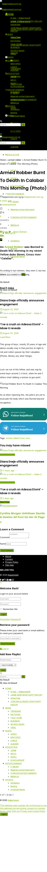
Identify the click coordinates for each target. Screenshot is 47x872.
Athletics (15, 240)
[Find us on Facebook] (1, 579)
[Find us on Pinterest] (8, 579)
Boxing (13, 112)
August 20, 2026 (10, 333)
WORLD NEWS (17, 50)
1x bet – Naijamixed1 (20, 18)
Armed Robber (14, 246)
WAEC (13, 83)
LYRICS (13, 139)
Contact (9, 559)
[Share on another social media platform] (1, 239)
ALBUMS (14, 146)
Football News (17, 256)
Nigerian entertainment (22, 209)
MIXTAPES (15, 63)
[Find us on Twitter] (4, 579)
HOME (11, 14)
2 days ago (8, 498)
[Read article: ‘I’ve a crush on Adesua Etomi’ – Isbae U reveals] (23, 315)
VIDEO (16, 60)
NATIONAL (15, 40)
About (8, 556)
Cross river (24, 438)
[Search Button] (1, 266)
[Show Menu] (1, 134)
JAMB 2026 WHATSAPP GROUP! (26, 21)
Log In (5, 648)
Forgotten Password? (10, 619)
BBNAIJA (14, 225)
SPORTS (11, 106)
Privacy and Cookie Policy (32, 811)
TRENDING (15, 37)
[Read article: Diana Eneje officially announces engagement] (23, 293)
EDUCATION (13, 154)
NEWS (10, 60)
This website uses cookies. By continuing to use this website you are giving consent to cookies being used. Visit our (23, 808)
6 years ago (5, 201)
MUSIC (10, 115)
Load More (5, 337)
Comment (4, 537)
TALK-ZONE (16, 44)
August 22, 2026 (10, 309)
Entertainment (9, 204)
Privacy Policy (11, 562)
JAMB (13, 76)
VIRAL (13, 53)
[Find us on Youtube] (10, 579)
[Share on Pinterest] (1, 236)
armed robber (14, 160)
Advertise (15, 24)
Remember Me (10, 609)
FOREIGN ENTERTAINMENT (23, 217)
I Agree (4, 814)
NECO (13, 80)
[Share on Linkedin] (3, 236)
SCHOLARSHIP (17, 86)
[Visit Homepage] (10, 3)
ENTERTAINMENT (16, 193)
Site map (9, 565)
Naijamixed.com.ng (33, 197)
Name (3, 544)
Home (3, 160)
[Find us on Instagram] (13, 579)
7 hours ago (8, 470)
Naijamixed (13, 575)
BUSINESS (15, 47)
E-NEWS (14, 201)
